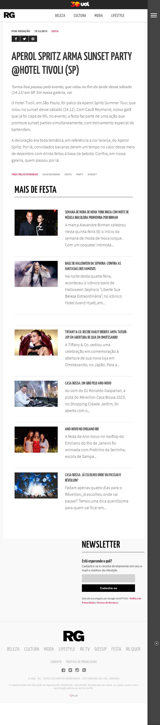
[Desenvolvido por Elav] (74, 697)
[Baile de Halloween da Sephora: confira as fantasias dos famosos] (36, 285)
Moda (99, 16)
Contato (56, 662)
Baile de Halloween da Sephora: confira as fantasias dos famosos (93, 266)
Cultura (80, 16)
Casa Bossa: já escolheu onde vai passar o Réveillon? (93, 477)
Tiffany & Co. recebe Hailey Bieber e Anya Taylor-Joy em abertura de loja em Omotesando (96, 334)
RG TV (85, 649)
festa (68, 174)
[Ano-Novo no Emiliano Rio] (36, 451)
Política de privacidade (81, 662)
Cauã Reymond (51, 174)
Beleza (60, 16)
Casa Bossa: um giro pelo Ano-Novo (88, 383)
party (79, 174)
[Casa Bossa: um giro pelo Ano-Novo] (36, 405)
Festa (55, 31)
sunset (92, 174)
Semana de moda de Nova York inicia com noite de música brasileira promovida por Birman (97, 215)
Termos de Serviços (107, 602)
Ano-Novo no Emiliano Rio (82, 429)
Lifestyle (117, 16)
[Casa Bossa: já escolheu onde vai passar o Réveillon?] (36, 497)
